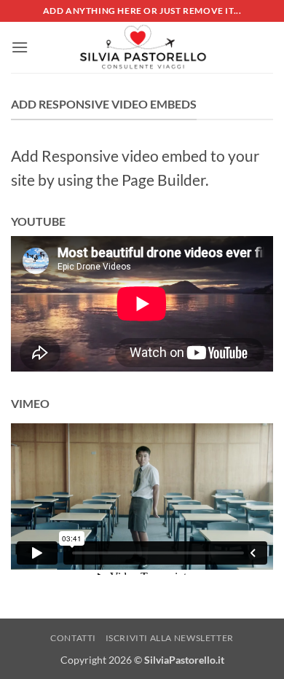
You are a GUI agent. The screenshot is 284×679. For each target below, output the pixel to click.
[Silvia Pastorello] (142, 47)
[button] (19, 47)
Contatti (73, 637)
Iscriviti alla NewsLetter (170, 637)
